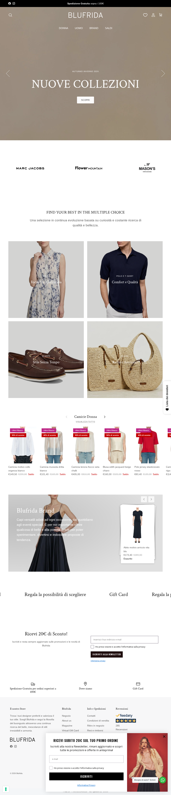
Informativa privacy (98, 661)
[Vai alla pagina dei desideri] (145, 15)
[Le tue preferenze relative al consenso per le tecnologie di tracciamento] (6, 789)
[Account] (152, 15)
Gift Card (81, 594)
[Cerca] (10, 15)
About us (66, 720)
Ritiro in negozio (95, 725)
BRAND (94, 28)
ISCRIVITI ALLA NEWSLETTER (107, 654)
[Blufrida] (85, 15)
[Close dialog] (164, 736)
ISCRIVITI (86, 776)
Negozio (66, 715)
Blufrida (19, 773)
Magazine (67, 725)
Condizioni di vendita (98, 720)
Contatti (91, 715)
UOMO (79, 28)
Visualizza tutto (85, 422)
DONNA (63, 28)
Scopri (85, 100)
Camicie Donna (85, 416)
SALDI (108, 28)
